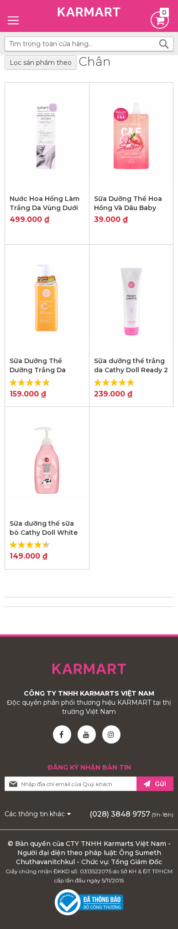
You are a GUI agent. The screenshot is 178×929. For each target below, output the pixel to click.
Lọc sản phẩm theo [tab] (41, 62)
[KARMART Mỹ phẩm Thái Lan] (89, 14)
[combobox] (89, 44)
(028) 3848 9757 (119, 814)
